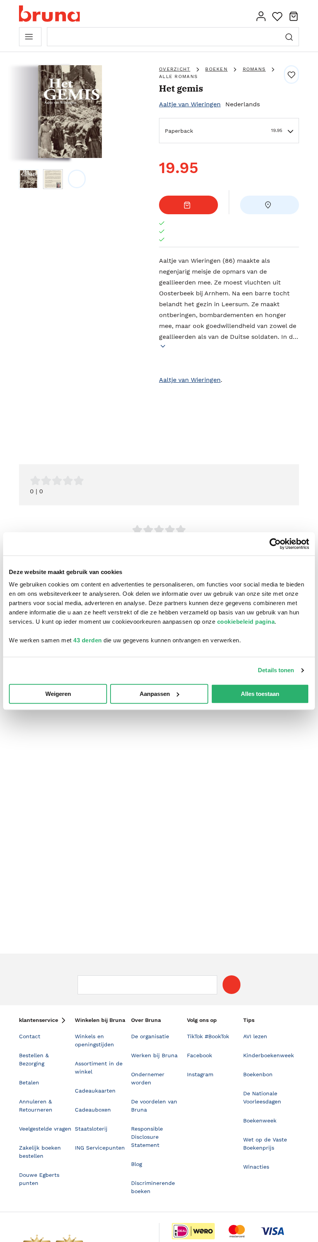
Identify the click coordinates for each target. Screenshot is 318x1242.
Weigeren (58, 693)
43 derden (87, 640)
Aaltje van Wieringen (190, 104)
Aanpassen (155, 693)
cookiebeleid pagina (246, 621)
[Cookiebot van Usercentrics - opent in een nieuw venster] (275, 544)
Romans (254, 69)
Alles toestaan (260, 693)
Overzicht (174, 69)
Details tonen (276, 670)
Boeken (216, 69)
